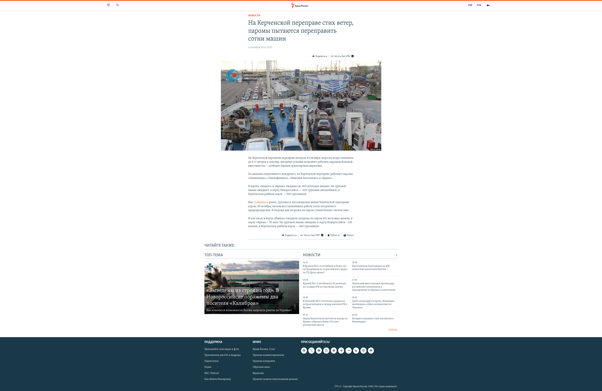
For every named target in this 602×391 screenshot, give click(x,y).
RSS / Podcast (211, 373)
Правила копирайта (264, 361)
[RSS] (356, 350)
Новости (254, 15)
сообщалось (260, 202)
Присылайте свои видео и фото (221, 349)
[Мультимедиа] (488, 5)
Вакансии (258, 373)
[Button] (319, 56)
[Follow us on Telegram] (341, 350)
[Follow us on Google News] (334, 350)
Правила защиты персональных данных (275, 379)
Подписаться (211, 361)
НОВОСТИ (311, 255)
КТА (479, 5)
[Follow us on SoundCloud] (348, 350)
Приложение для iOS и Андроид (222, 355)
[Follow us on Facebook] (304, 350)
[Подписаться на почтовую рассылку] (371, 350)
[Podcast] (363, 350)
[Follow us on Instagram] (326, 350)
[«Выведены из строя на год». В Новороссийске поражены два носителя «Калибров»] (251, 287)
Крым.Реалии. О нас (264, 349)
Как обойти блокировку (217, 379)
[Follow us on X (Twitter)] (311, 350)
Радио (207, 367)
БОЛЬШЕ (393, 330)
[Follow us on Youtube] (319, 350)
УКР (470, 5)
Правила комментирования (268, 355)
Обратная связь (261, 367)
